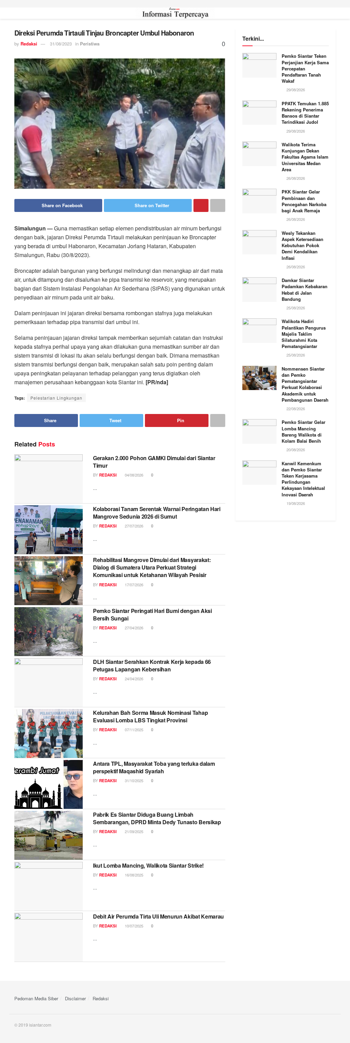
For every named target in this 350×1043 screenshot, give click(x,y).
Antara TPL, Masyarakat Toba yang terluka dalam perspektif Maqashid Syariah (154, 767)
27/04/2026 (133, 627)
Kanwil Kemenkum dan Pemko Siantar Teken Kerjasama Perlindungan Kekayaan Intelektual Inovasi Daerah (303, 479)
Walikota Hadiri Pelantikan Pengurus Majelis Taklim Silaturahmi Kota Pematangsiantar (304, 333)
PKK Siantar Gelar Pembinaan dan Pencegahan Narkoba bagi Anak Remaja (304, 201)
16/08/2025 (133, 875)
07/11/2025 (133, 729)
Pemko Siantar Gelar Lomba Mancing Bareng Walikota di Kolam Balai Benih (303, 431)
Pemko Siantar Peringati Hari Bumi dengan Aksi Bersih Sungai (152, 614)
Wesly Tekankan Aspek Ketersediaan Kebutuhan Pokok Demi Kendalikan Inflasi (302, 245)
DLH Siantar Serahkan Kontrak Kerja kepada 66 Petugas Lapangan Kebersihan (152, 665)
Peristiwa (89, 43)
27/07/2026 (133, 526)
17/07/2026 (133, 584)
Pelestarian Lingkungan (56, 398)
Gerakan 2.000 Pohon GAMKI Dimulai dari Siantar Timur (154, 461)
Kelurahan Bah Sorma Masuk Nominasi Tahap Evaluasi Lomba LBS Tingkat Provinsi (150, 716)
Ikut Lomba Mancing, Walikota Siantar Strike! (148, 865)
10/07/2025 (133, 925)
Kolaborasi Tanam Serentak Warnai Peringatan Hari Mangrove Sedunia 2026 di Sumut (156, 512)
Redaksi (29, 43)
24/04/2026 (133, 678)
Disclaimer (75, 998)
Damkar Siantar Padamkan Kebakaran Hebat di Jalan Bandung (304, 289)
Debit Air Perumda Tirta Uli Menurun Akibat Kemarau (158, 916)
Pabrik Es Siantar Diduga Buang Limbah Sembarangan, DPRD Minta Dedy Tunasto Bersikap (157, 818)
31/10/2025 (133, 780)
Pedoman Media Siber (36, 998)
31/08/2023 (61, 43)
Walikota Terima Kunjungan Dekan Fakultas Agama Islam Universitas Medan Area (305, 157)
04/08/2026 (133, 475)
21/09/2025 (133, 831)
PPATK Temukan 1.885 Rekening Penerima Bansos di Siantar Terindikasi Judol (305, 112)
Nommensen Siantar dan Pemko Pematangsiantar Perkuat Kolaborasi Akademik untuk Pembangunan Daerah (305, 384)
